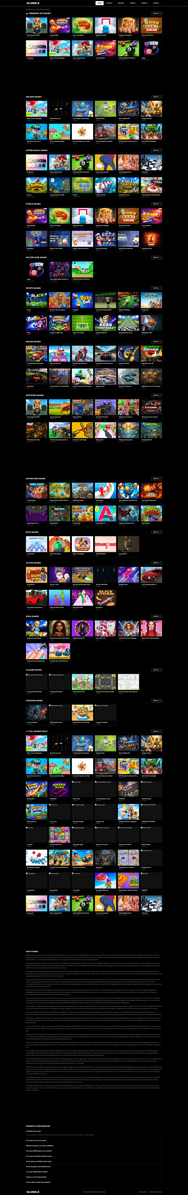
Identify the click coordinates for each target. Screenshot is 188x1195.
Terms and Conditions (155, 1192)
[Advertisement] (94, 79)
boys (88, 982)
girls (87, 1077)
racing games (97, 979)
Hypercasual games (137, 971)
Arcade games (77, 971)
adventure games (44, 982)
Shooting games (150, 979)
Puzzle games (76, 974)
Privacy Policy (143, 1192)
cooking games (127, 984)
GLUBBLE (33, 3)
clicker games (85, 984)
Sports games (30, 979)
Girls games (37, 984)
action (82, 982)
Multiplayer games (151, 974)
